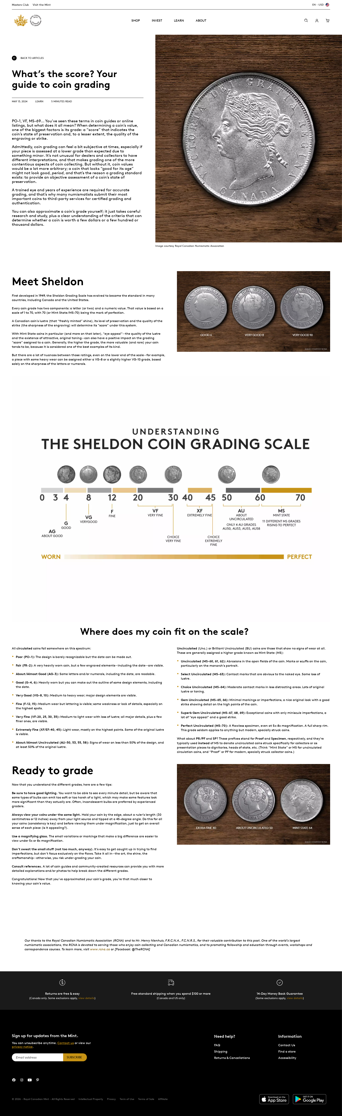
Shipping (220, 1051)
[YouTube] (30, 1080)
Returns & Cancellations (232, 1058)
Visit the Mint (42, 4)
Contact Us (286, 1045)
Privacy (111, 1099)
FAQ (217, 1045)
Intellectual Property (91, 1099)
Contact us (65, 1043)
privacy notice (22, 1047)
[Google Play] (309, 1099)
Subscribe (74, 1057)
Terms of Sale (146, 1099)
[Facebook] (14, 1080)
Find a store (287, 1051)
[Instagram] (22, 1080)
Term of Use (127, 1099)
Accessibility (287, 1058)
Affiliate (163, 1099)
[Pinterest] (38, 1080)
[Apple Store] (274, 1099)
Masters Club (20, 4)
